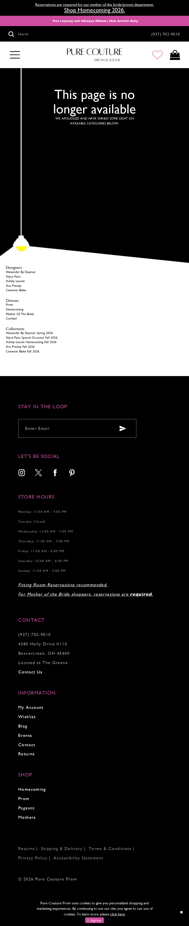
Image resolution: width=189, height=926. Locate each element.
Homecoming (14, 309)
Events (25, 735)
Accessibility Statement (78, 857)
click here (117, 914)
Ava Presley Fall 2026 (20, 347)
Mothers (27, 817)
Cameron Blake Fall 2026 (22, 351)
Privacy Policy (32, 857)
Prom (9, 304)
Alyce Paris (13, 276)
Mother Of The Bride (20, 314)
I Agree (94, 920)
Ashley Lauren (15, 281)
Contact (26, 744)
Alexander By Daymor (21, 272)
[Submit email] (122, 428)
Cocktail (11, 318)
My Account (31, 707)
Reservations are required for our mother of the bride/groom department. (94, 4)
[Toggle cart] (175, 55)
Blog (23, 726)
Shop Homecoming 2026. (94, 10)
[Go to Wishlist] (157, 55)
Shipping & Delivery (62, 848)
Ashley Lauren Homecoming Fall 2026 (31, 342)
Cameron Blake (16, 290)
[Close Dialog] (181, 912)
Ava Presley (13, 286)
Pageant (26, 807)
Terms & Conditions (110, 848)
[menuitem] (22, 473)
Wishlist (27, 716)
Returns (26, 753)
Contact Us (30, 671)
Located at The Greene (43, 662)
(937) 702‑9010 (34, 634)
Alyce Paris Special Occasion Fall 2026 (32, 337)
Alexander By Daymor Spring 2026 (29, 333)
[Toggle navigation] (15, 55)
